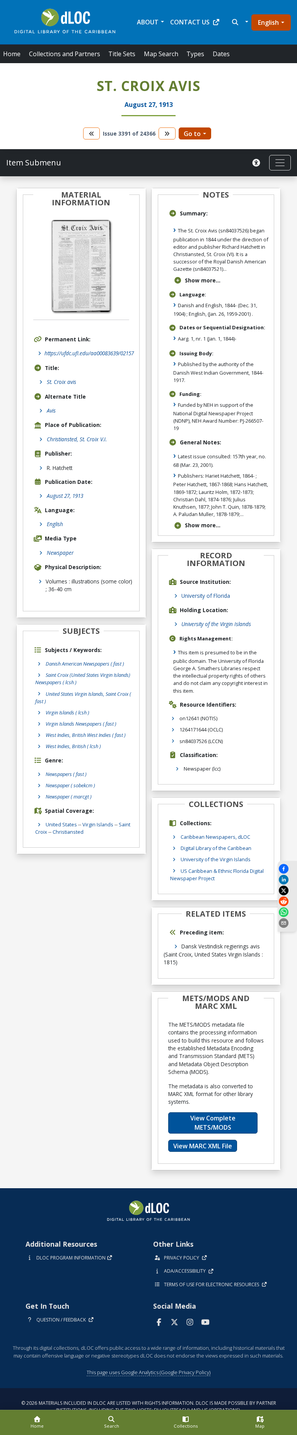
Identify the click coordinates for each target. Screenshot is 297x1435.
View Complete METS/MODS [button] (213, 1123)
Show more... (202, 280)
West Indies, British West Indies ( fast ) (86, 734)
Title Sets (121, 54)
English (268, 22)
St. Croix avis (61, 381)
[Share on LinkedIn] (287, 879)
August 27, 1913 (65, 495)
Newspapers (66, 774)
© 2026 (148, 1406)
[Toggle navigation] (280, 162)
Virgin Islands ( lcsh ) (67, 712)
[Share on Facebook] (287, 869)
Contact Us (190, 22)
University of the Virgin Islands (216, 624)
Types (195, 54)
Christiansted (68, 831)
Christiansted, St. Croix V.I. (77, 439)
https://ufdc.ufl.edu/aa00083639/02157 (89, 353)
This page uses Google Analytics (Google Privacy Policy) (148, 1372)
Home (11, 54)
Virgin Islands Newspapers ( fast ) (81, 723)
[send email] (287, 923)
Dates (221, 54)
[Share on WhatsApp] (287, 912)
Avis (51, 410)
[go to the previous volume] (91, 133)
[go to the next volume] (167, 133)
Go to (192, 133)
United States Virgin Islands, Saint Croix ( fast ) (83, 697)
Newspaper (60, 552)
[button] (239, 22)
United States (61, 824)
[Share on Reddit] (287, 901)
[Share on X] (287, 890)
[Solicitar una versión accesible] (257, 162)
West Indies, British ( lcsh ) (73, 746)
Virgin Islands (97, 824)
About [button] (148, 22)
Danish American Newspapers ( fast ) (85, 663)
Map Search (161, 54)
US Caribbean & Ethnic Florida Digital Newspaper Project (217, 874)
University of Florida (205, 595)
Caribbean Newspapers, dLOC (215, 836)
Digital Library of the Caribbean (216, 848)
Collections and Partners (64, 54)
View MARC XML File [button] (202, 1146)
